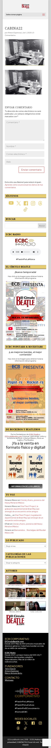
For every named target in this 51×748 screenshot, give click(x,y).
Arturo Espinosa (14, 32)
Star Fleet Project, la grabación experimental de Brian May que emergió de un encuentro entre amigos (22, 509)
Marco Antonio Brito (13, 673)
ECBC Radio (10, 653)
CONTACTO (22, 742)
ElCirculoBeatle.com (14, 641)
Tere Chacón (10, 669)
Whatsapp (9, 680)
